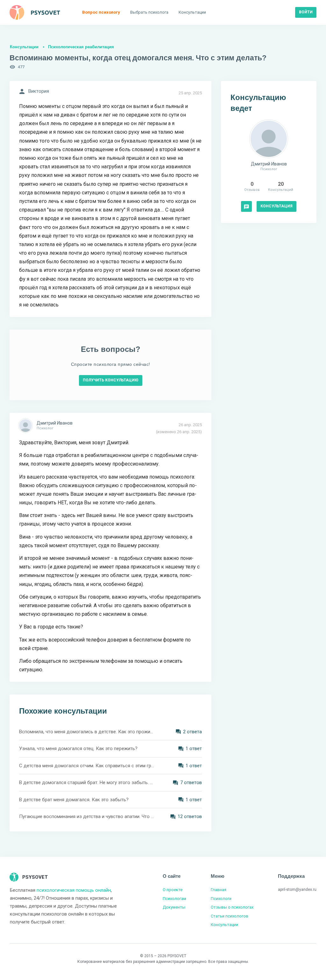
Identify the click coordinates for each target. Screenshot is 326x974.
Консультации (24, 46)
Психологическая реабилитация (81, 46)
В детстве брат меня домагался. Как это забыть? (74, 800)
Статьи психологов (229, 916)
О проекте (172, 889)
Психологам (174, 898)
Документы (174, 907)
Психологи (221, 898)
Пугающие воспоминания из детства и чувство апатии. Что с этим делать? (86, 816)
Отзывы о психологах (232, 907)
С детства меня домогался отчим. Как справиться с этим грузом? (86, 766)
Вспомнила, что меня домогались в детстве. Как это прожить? (86, 732)
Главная (218, 889)
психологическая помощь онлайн (74, 890)
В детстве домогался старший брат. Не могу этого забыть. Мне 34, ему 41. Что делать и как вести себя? (86, 782)
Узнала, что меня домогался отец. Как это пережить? (78, 748)
